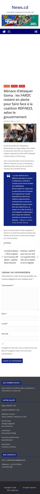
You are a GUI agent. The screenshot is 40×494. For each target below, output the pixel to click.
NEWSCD (8, 121)
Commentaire (8, 285)
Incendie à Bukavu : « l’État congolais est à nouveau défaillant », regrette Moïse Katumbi (11, 257)
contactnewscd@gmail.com (16, 460)
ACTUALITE (14, 86)
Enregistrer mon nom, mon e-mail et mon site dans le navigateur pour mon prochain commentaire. (19, 351)
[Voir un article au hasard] (35, 31)
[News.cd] (4, 31)
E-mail (5, 324)
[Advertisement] (20, 61)
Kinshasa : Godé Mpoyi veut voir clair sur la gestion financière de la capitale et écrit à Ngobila (28, 257)
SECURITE (22, 86)
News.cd (20, 7)
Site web (5, 334)
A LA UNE (7, 86)
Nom (4, 314)
